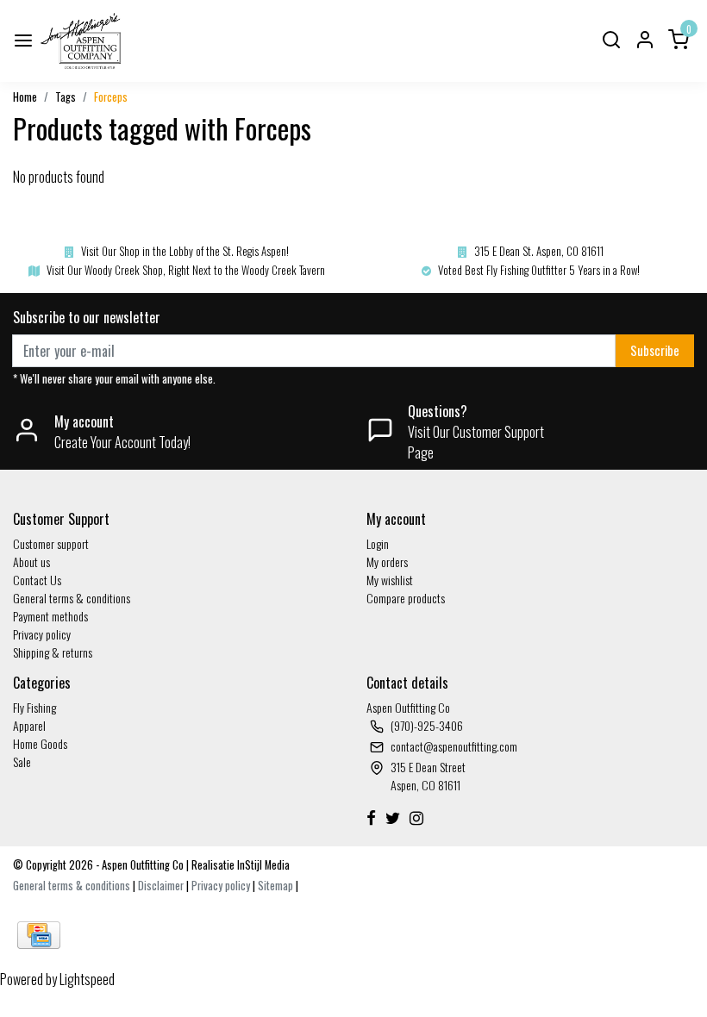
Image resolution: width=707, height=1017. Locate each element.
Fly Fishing (34, 707)
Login (377, 543)
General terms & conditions (71, 598)
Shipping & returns (52, 652)
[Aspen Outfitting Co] (82, 41)
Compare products (405, 598)
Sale (22, 761)
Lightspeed (87, 979)
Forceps (111, 97)
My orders (387, 561)
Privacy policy (42, 634)
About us (31, 561)
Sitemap (275, 885)
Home (25, 97)
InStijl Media (262, 865)
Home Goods (40, 743)
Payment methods (50, 616)
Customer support (51, 543)
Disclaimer (161, 885)
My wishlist (389, 580)
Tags (65, 97)
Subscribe (654, 350)
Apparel (29, 725)
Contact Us (37, 580)
